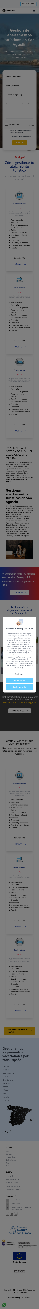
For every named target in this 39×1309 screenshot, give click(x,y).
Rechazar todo (19, 687)
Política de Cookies (25, 663)
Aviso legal (21, 667)
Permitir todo (19, 680)
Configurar (19, 674)
